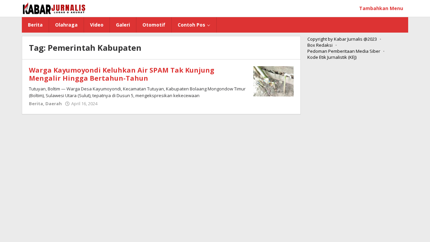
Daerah (53, 103)
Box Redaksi (320, 45)
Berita (36, 103)
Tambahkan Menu (381, 8)
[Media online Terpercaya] (54, 8)
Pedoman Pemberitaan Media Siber (343, 51)
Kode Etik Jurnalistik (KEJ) (331, 57)
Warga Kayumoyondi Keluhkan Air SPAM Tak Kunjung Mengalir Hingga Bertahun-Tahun (121, 74)
